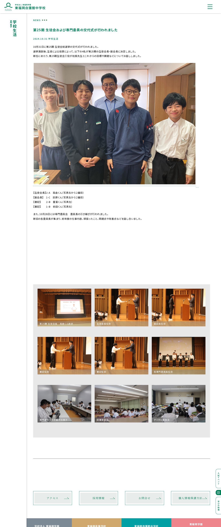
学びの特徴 (218, 505)
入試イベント (218, 478)
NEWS (37, 20)
